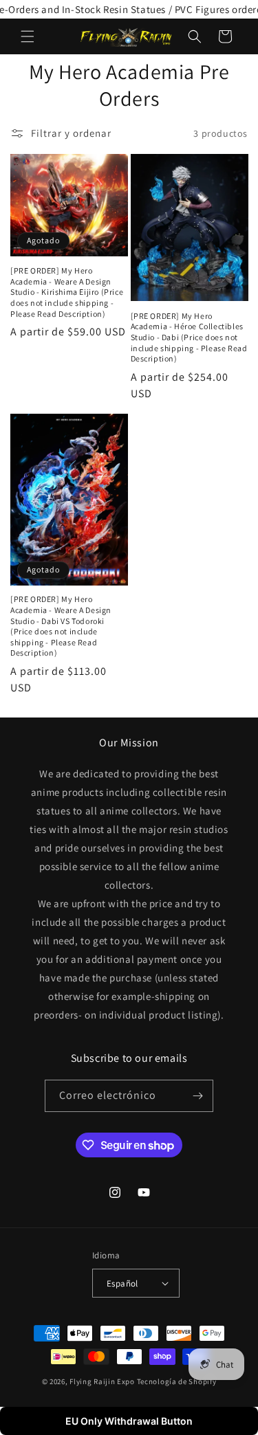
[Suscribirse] (197, 1096)
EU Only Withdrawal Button (129, 1421)
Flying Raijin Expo (102, 1381)
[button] (27, 36)
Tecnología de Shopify (177, 1381)
